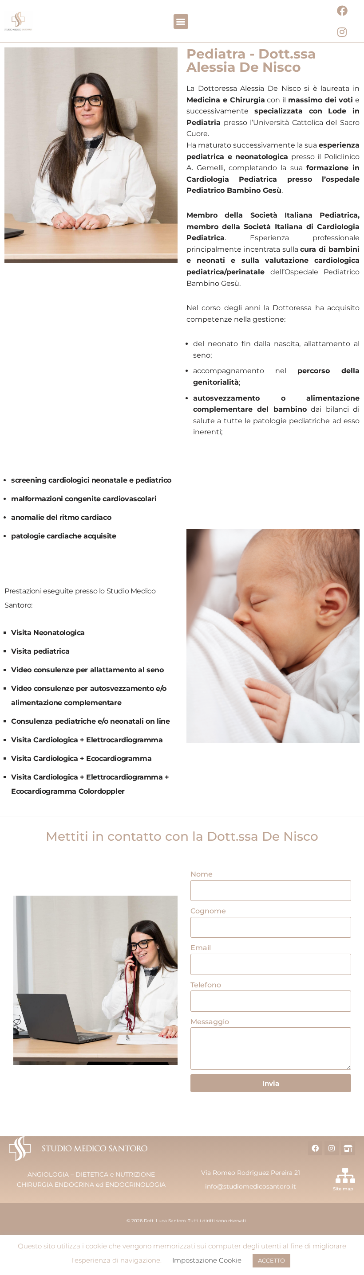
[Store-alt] (348, 1148)
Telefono (205, 985)
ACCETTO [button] (271, 1260)
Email (200, 948)
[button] (181, 21)
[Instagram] (342, 32)
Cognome (208, 911)
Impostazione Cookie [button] (206, 1260)
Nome (201, 874)
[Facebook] (342, 10)
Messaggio (209, 1022)
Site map (343, 1189)
